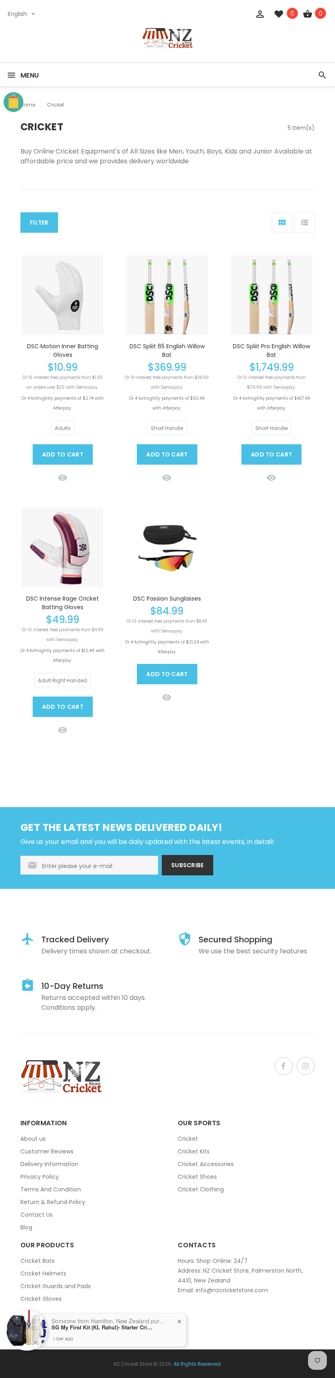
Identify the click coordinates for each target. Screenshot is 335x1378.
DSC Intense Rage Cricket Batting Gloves (62, 602)
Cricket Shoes (197, 1177)
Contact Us (36, 1215)
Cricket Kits (194, 1151)
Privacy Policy (39, 1177)
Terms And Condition (50, 1189)
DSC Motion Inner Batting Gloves (62, 350)
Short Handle (167, 428)
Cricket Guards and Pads (55, 1286)
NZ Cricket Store (133, 1363)
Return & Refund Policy (52, 1202)
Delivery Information (49, 1164)
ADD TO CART (62, 454)
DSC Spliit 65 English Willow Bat (167, 350)
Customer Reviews (47, 1151)
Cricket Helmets (43, 1273)
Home (27, 104)
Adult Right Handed (62, 680)
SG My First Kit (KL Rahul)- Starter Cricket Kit (102, 1327)
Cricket (55, 104)
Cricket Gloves (41, 1299)
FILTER (39, 222)
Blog (26, 1227)
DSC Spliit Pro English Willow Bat (271, 350)
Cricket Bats (37, 1261)
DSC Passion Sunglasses (167, 598)
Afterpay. (62, 408)
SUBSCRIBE (187, 865)
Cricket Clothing (201, 1189)
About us (33, 1139)
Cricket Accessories (206, 1164)
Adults (63, 428)
